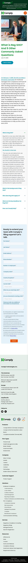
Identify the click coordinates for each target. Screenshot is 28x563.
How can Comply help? (10, 208)
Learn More (19, 8)
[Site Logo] (7, 13)
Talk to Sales (7, 62)
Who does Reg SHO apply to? (11, 195)
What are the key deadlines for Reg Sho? (12, 202)
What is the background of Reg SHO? (12, 189)
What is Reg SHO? (8, 133)
